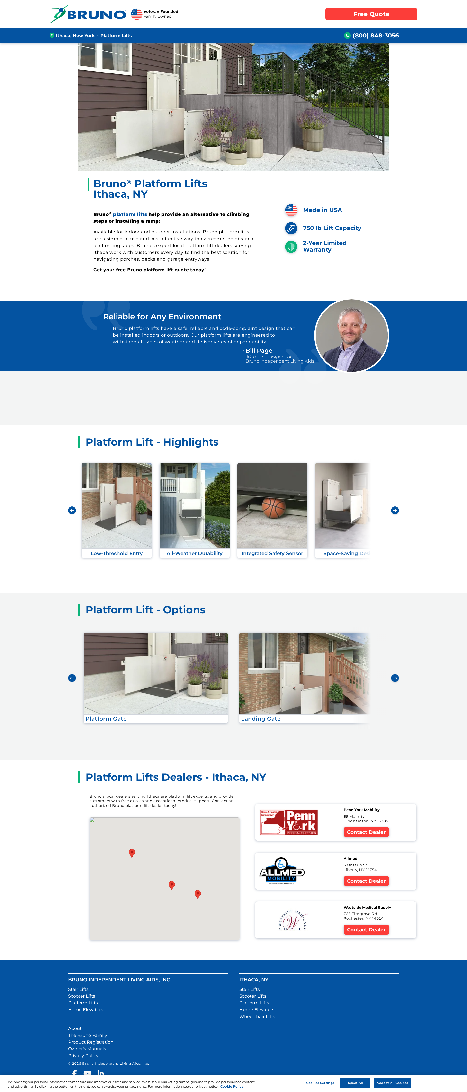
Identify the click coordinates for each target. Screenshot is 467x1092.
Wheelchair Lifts (257, 1016)
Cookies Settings (320, 1083)
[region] (233, 1083)
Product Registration (90, 1042)
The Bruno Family (87, 1035)
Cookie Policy (231, 1087)
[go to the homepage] (88, 14)
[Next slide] (395, 510)
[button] (172, 885)
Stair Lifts (78, 989)
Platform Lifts (83, 1003)
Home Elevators (85, 1009)
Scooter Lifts (81, 996)
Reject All (355, 1083)
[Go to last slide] (72, 510)
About (74, 1028)
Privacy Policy (83, 1055)
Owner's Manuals (87, 1049)
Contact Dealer (366, 832)
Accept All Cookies (392, 1083)
